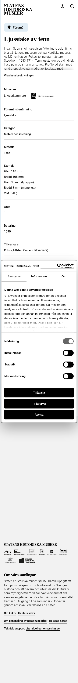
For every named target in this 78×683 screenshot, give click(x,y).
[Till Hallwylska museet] (32, 552)
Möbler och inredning (17, 134)
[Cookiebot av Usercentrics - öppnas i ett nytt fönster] (57, 266)
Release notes (58, 621)
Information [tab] (39, 276)
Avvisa (39, 414)
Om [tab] (64, 276)
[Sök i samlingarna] (72, 6)
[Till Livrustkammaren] (51, 552)
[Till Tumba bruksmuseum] (10, 560)
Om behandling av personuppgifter (25, 621)
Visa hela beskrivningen (19, 75)
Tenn (7, 153)
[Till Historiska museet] (41, 552)
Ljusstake (10, 115)
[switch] (68, 353)
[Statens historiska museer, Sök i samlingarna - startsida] (18, 9)
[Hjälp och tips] (62, 6)
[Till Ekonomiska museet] (19, 552)
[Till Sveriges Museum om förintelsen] (27, 560)
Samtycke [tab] (14, 276)
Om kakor (10, 613)
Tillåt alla (39, 392)
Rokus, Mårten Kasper (18, 250)
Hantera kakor (26, 613)
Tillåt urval (39, 403)
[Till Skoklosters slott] (63, 552)
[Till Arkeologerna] (8, 552)
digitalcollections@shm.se (43, 628)
